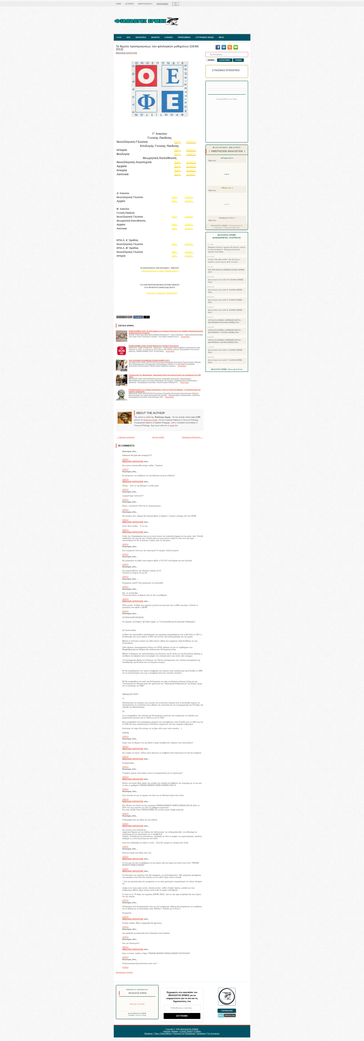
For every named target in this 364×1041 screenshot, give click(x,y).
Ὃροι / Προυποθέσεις (163, 1033)
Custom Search (186, 1031)
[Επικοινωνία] (235, 47)
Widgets (175, 1031)
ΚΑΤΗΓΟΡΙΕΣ (224, 60)
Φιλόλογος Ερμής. (150, 420)
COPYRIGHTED (227, 1011)
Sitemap (166, 1031)
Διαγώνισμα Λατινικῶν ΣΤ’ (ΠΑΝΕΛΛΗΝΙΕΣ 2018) (225, 280)
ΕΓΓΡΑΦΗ (182, 1016)
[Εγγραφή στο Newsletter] (230, 47)
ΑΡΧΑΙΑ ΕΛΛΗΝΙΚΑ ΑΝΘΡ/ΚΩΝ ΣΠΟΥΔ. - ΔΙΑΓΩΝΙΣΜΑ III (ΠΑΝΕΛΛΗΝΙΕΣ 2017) (225, 321)
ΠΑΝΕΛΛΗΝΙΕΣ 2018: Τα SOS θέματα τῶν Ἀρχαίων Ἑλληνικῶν (154, 346)
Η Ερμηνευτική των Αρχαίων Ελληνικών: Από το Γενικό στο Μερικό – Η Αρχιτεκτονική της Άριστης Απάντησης (226, 249)
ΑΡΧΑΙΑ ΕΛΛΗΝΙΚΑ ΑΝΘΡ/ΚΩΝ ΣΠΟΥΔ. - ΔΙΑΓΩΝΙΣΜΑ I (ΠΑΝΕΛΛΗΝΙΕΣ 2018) (225, 341)
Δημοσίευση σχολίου (124, 972)
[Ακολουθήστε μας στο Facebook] (218, 47)
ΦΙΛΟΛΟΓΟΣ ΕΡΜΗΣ (189, 1029)
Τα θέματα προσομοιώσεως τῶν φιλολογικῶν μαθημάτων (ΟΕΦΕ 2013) (157, 48)
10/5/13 (125, 459)
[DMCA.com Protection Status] (124, 317)
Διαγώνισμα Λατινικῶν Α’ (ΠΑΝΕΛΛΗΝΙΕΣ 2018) (225, 351)
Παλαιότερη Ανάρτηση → (192, 437)
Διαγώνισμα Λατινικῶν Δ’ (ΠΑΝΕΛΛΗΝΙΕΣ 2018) (225, 291)
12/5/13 (125, 900)
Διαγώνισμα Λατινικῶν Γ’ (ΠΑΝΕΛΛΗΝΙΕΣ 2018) (225, 361)
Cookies (197, 1031)
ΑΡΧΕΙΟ (238, 60)
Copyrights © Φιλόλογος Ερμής (137, 1015)
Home (118, 4)
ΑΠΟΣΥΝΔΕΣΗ (162, 4)
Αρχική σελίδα (158, 437)
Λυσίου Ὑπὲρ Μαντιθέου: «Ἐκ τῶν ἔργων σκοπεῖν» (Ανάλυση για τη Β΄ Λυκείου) (224, 260)
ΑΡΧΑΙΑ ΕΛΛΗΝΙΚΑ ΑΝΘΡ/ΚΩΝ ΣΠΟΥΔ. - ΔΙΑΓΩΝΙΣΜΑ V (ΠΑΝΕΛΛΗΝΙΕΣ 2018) (225, 331)
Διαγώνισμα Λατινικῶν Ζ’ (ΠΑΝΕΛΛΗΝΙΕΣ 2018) (225, 301)
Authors (129, 4)
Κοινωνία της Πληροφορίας (184, 1033)
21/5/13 (125, 967)
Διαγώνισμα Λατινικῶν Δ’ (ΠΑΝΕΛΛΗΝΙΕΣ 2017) (225, 311)
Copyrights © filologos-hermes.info (227, 228)
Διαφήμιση (201, 1033)
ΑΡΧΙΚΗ (211, 60)
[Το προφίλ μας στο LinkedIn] (224, 47)
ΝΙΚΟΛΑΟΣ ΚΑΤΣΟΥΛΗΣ (132, 461)
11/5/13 (125, 824)
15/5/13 (125, 937)
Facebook (138, 317)
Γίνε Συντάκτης (213, 1033)
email (172, 425)
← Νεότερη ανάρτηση (126, 437)
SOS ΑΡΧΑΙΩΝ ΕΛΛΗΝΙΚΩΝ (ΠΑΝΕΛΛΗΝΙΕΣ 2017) (149, 360)
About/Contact (145, 4)
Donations (148, 1033)
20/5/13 (125, 947)
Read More (185, 337)
